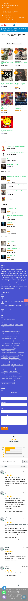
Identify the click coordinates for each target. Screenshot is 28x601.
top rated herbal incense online (8, 383)
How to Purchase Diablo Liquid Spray (14, 301)
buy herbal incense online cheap (8, 329)
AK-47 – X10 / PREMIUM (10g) (14, 477)
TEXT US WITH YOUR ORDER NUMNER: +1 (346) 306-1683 (14, 589)
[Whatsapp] (4, 592)
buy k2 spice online (5, 345)
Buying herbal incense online (7, 341)
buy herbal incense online (7, 327)
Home (3, 35)
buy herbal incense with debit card (9, 338)
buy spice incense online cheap (19, 348)
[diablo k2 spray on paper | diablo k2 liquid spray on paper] (6, 525)
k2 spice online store (13, 371)
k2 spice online (5, 371)
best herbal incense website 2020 (8, 320)
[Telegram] (4, 588)
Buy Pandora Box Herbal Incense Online (20, 107)
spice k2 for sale (16, 378)
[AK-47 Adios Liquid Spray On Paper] (6, 498)
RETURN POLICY (13, 17)
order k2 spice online (18, 376)
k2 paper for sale (19, 369)
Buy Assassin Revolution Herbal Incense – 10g (20, 84)
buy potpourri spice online (7, 348)
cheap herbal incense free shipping (9, 352)
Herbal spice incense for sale (17, 364)
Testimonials (21, 17)
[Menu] (2, 25)
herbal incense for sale (13, 357)
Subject (2, 409)
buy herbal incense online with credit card (10, 334)
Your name (3, 396)
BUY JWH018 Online (12, 554)
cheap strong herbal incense (7, 355)
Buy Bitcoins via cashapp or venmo (14, 22)
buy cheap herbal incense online (8, 322)
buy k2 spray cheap (15, 345)
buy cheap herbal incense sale (8, 324)
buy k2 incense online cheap (7, 343)
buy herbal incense (19, 324)
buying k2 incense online (20, 341)
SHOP (7, 17)
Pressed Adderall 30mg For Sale (13, 310)
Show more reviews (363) (14, 585)
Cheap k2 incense (20, 352)
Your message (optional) (6, 415)
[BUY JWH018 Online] (6, 554)
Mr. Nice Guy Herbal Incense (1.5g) (7, 131)
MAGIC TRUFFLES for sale (7, 376)
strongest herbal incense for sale (8, 381)
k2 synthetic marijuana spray (7, 374)
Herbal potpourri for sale (16, 362)
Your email (3, 402)
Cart (21, 19)
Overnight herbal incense (7, 378)
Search (25, 461)
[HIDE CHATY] (4, 597)
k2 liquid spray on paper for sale (8, 369)
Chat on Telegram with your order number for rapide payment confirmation (14, 29)
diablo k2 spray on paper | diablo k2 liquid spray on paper (17, 525)
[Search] (5, 25)
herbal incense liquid (6, 360)
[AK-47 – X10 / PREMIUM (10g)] (6, 477)
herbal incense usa (5, 362)
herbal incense (4, 357)
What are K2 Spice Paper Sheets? (13, 297)
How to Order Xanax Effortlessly (13, 306)
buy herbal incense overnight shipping (9, 336)
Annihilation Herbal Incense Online (7, 63)
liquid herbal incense (19, 374)
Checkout (16, 19)
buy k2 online (17, 343)
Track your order (9, 19)
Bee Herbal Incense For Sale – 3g (7, 84)
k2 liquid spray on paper (15, 367)
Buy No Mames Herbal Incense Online (6, 107)
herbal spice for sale (6, 364)
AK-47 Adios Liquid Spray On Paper (15, 498)
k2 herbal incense (5, 367)
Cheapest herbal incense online (8, 350)
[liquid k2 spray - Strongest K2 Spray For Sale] (14, 25)
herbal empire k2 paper (19, 355)
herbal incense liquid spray (16, 360)
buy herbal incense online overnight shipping (10, 331)
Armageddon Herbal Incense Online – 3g (21, 63)
